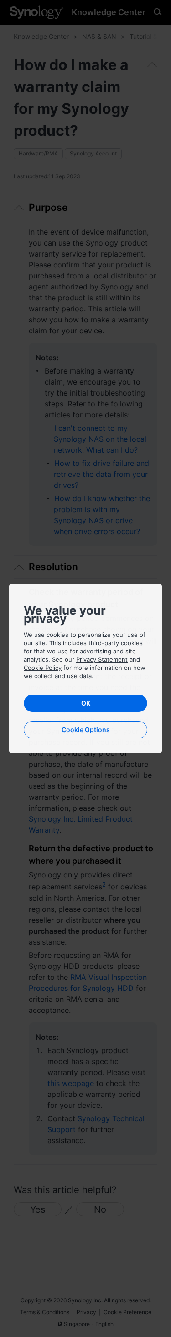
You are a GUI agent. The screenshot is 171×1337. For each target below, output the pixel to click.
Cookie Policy (43, 667)
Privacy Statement (102, 659)
